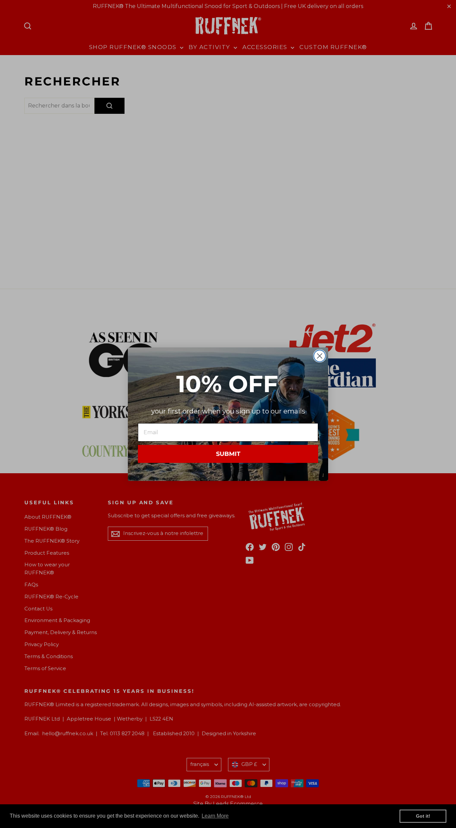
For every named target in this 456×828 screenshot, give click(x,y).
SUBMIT (228, 454)
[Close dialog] (319, 356)
